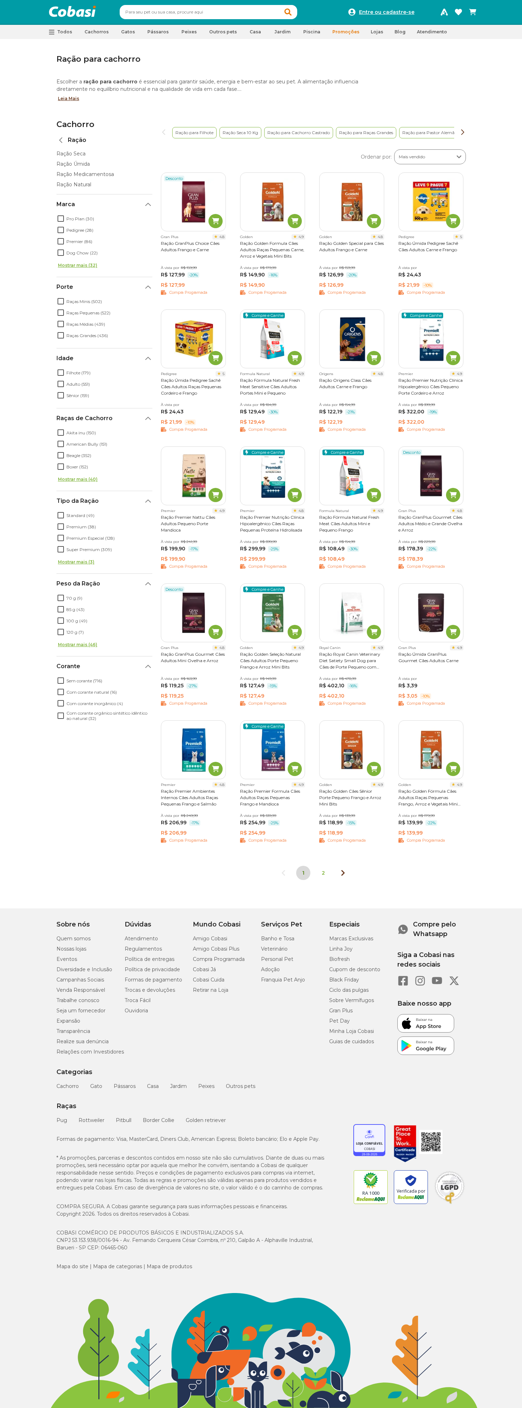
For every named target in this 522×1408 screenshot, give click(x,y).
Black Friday (344, 980)
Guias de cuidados (351, 1041)
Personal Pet (277, 959)
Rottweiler (91, 1120)
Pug (61, 1120)
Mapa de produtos (169, 1266)
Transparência (73, 1031)
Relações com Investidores (90, 1052)
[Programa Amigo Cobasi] (444, 12)
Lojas (377, 31)
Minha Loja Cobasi (351, 1031)
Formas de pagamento (153, 980)
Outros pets (240, 1086)
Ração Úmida (73, 164)
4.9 (301, 237)
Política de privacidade (152, 969)
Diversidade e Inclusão (84, 969)
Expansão (68, 1021)
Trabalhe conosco (77, 1000)
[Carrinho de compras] (472, 12)
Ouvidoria (136, 1010)
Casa (153, 1086)
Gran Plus (341, 1010)
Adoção (270, 969)
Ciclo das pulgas (349, 990)
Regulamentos (143, 949)
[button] (288, 12)
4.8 (221, 237)
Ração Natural (73, 184)
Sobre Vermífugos (351, 1000)
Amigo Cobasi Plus (216, 949)
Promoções (345, 31)
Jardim (178, 1086)
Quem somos (73, 938)
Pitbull (123, 1120)
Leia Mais (68, 98)
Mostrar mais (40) (78, 479)
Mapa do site (72, 1266)
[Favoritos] (458, 12)
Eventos (66, 959)
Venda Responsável (80, 990)
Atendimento (432, 31)
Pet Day (339, 1021)
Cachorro (75, 124)
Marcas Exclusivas (351, 938)
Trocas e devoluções (150, 990)
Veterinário (274, 949)
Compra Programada (219, 959)
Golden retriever (206, 1120)
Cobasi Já (204, 969)
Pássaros (125, 1086)
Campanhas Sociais (80, 980)
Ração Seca (71, 153)
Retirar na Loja (210, 990)
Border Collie (158, 1120)
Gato (96, 1086)
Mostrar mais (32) (77, 265)
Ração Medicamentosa (85, 174)
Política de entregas (149, 959)
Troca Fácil (138, 1000)
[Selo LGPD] (450, 1204)
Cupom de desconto (354, 969)
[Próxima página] (343, 873)
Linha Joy (341, 949)
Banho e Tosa (277, 938)
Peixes (206, 1086)
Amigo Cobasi (210, 938)
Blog (400, 31)
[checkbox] (61, 218)
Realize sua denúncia (82, 1041)
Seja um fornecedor (80, 1010)
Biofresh (339, 959)
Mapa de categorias (117, 1266)
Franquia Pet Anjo (283, 980)
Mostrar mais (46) (77, 644)
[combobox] (208, 12)
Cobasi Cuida (208, 980)
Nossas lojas (71, 949)
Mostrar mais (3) (76, 562)
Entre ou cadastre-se (386, 12)
